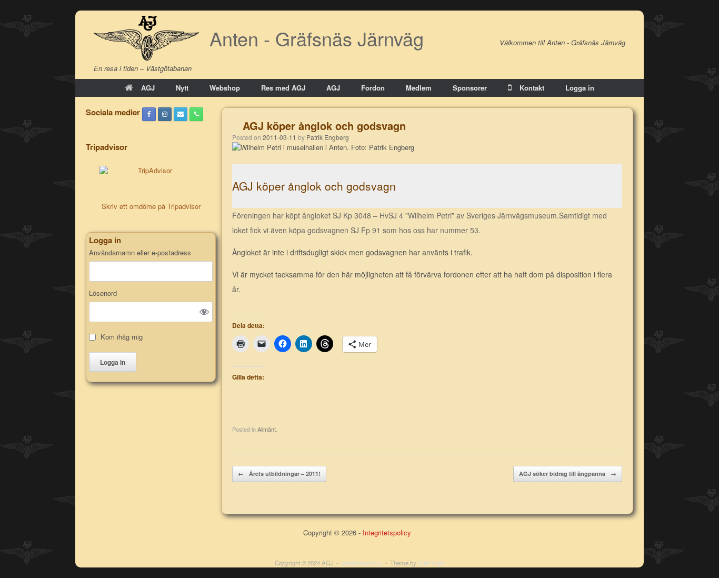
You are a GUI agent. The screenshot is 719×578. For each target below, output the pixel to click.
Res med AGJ (283, 88)
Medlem (419, 88)
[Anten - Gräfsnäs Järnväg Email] (180, 114)
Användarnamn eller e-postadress (140, 252)
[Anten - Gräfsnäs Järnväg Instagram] (165, 114)
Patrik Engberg (327, 137)
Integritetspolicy (387, 532)
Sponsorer (470, 88)
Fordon (373, 88)
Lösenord (103, 293)
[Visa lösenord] (204, 311)
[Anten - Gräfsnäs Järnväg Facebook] (149, 114)
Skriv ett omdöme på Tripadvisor (151, 206)
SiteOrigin (431, 563)
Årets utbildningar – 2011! (279, 473)
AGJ (148, 88)
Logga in (579, 88)
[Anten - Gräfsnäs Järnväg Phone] (196, 114)
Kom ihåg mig (122, 337)
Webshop (224, 88)
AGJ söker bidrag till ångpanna (567, 473)
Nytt (182, 88)
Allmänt (266, 429)
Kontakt (532, 88)
